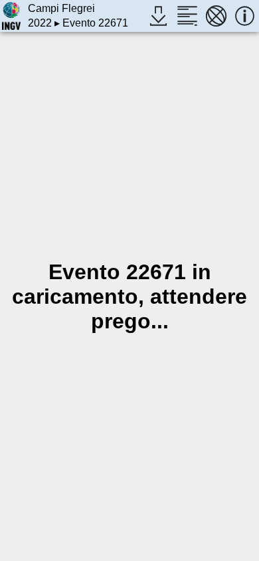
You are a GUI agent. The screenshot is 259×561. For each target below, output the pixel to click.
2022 (40, 23)
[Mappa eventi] (216, 15)
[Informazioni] (244, 15)
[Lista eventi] (187, 15)
